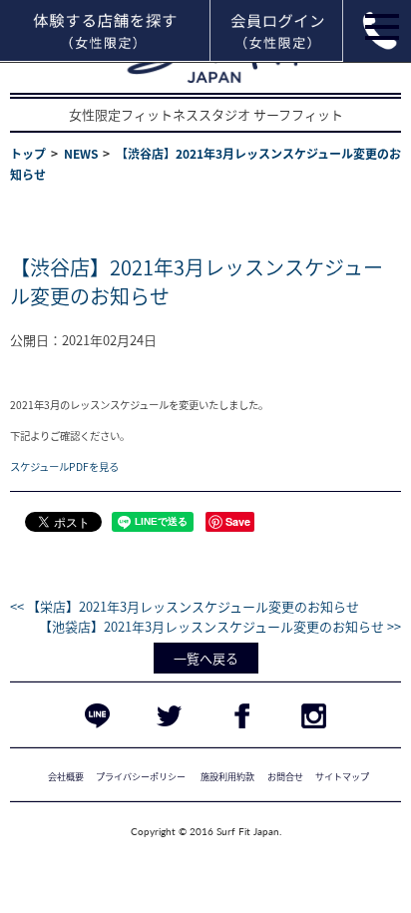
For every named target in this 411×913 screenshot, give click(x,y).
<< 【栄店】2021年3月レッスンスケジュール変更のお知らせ (184, 606)
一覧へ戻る (206, 658)
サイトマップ (342, 776)
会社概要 (66, 776)
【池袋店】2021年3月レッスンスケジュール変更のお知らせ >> (220, 626)
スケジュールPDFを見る (64, 466)
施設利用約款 (227, 776)
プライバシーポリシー (141, 776)
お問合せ (285, 776)
